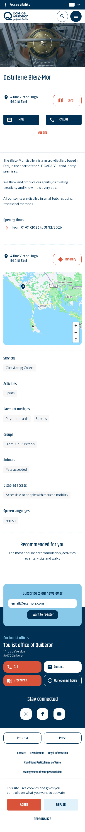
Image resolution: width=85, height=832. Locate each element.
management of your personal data (42, 772)
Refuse (61, 805)
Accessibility (16, 4)
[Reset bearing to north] (76, 339)
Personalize (42, 819)
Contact (59, 667)
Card (70, 100)
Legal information (58, 753)
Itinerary (70, 259)
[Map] (42, 308)
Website (42, 132)
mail (21, 119)
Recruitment (37, 753)
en (71, 4)
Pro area (22, 738)
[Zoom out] (76, 332)
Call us (63, 119)
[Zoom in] (76, 325)
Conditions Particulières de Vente (42, 762)
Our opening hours (65, 680)
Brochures (20, 680)
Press (62, 738)
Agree (24, 805)
